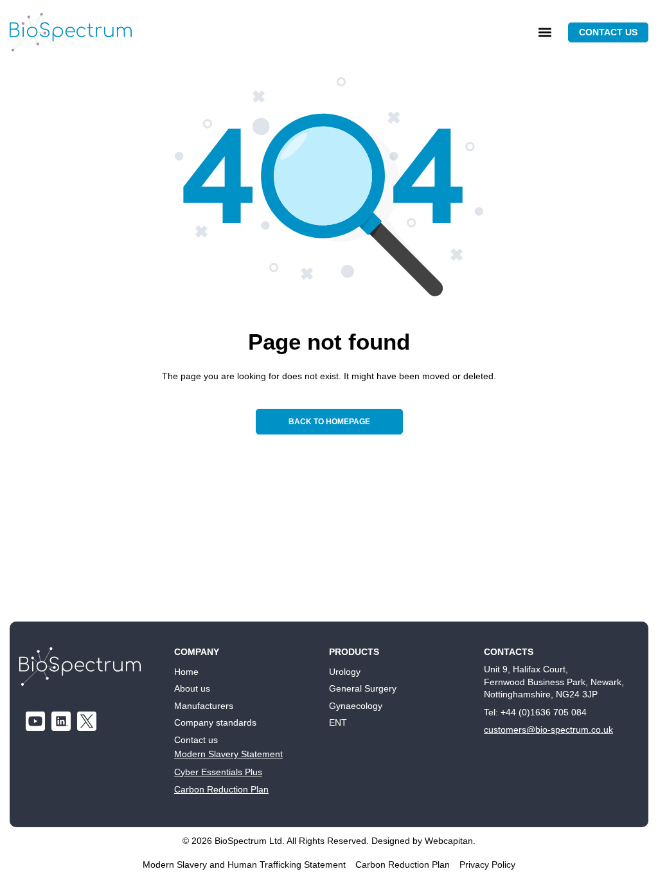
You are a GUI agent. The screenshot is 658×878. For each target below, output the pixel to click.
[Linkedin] (61, 721)
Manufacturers (203, 706)
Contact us (196, 740)
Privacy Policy (487, 864)
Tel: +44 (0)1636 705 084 (535, 712)
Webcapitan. (450, 841)
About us (192, 688)
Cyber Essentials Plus (218, 772)
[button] (544, 32)
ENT (338, 722)
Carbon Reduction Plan (221, 789)
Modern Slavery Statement (228, 754)
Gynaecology (355, 706)
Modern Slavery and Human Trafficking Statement (244, 864)
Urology (344, 672)
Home (186, 672)
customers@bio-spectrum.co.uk (548, 729)
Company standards (215, 722)
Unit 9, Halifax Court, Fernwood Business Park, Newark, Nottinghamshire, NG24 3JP (554, 681)
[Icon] (86, 721)
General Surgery (362, 688)
